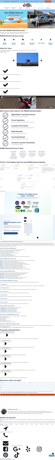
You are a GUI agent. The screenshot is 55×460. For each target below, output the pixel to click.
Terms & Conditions (12, 459)
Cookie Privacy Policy (3, 459)
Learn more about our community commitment (10, 233)
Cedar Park (18, 421)
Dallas (35, 421)
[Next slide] (41, 60)
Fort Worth (53, 421)
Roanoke (16, 424)
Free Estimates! (48, 1)
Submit (27, 394)
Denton (37, 421)
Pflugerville (1, 424)
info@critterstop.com (19, 445)
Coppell (33, 421)
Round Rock (22, 424)
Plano (6, 424)
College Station (22, 421)
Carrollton (15, 421)
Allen (0, 421)
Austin (5, 421)
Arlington (3, 421)
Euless (42, 421)
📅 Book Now (52, 455)
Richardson (11, 424)
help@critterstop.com (14, 1)
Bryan (12, 421)
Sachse (32, 424)
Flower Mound (50, 421)
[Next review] (54, 169)
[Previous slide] (13, 60)
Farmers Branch (46, 421)
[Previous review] (1, 169)
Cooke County (29, 421)
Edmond (40, 421)
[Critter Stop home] (27, 5)
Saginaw (36, 424)
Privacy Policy (8, 459)
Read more (2, 169)
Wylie (52, 424)
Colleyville (26, 421)
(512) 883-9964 (7, 1)
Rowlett (27, 424)
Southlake (41, 424)
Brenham (10, 421)
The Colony (47, 424)
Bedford (8, 421)
